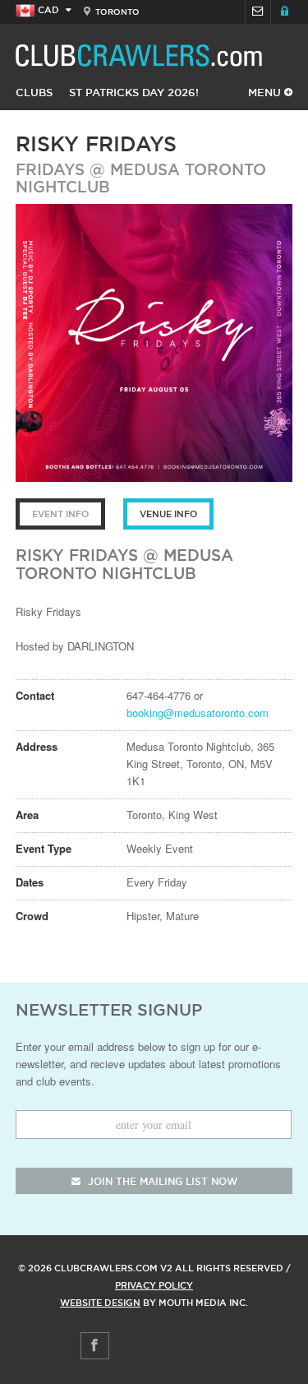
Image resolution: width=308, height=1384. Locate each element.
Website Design (100, 1303)
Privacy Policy (154, 1285)
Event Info (60, 514)
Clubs (34, 92)
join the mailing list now (161, 1181)
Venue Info (168, 514)
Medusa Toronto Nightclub (141, 178)
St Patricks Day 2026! (134, 92)
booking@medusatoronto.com (197, 712)
